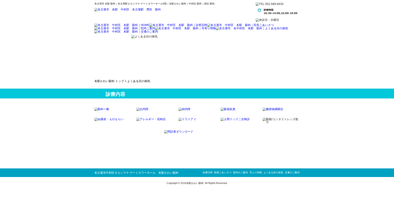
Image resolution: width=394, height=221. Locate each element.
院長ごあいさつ (222, 172)
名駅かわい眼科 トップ (109, 81)
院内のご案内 (240, 172)
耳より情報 (256, 172)
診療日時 (208, 172)
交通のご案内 (292, 172)
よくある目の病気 (273, 172)
